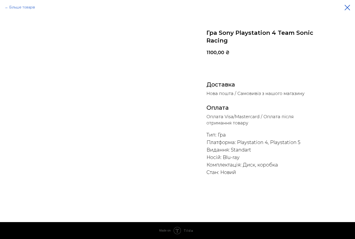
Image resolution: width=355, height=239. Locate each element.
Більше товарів (22, 7)
